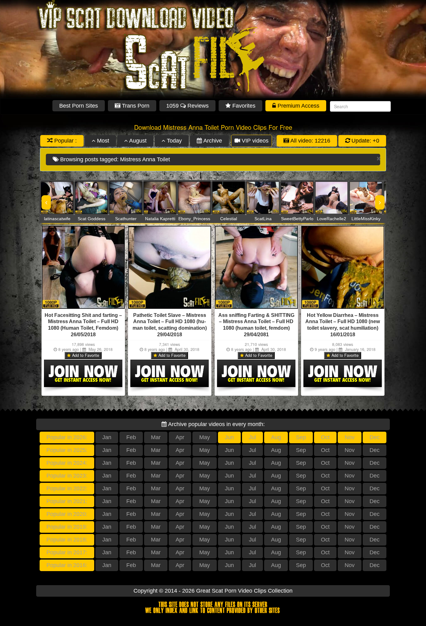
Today (173, 141)
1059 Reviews (187, 106)
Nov (350, 437)
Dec (375, 437)
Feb (131, 437)
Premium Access (297, 106)
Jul (252, 437)
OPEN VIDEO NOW (50, 197)
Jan (106, 437)
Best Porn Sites (78, 106)
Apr (180, 437)
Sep (301, 437)
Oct (325, 437)
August (137, 141)
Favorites (243, 106)
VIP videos (254, 141)
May (204, 437)
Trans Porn (134, 106)
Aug (276, 437)
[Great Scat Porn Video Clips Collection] (213, 49)
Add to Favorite (85, 355)
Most (102, 141)
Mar (156, 437)
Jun (229, 437)
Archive (212, 141)
